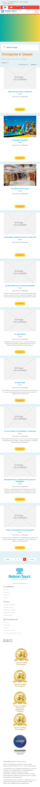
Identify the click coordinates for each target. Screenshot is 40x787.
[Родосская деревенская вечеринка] (20, 516)
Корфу (9, 59)
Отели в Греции (7, 615)
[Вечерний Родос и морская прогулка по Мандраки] (20, 466)
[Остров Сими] (20, 369)
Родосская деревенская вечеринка (20, 530)
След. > (32, 559)
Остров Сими (20, 383)
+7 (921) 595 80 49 (7, 3)
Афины (3, 59)
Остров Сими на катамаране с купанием (20, 431)
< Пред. (7, 559)
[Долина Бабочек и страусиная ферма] (20, 272)
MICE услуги (6, 625)
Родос (17, 59)
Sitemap (5, 597)
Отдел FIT (6, 627)
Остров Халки (20, 334)
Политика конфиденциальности (12, 633)
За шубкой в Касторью (20, 189)
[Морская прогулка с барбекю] (20, 78)
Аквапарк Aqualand (20, 140)
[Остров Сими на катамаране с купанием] (20, 417)
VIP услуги (6, 622)
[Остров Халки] (20, 320)
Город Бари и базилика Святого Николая (20, 237)
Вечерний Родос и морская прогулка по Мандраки (20, 480)
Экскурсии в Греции (9, 612)
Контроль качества (9, 630)
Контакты (6, 589)
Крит (13, 59)
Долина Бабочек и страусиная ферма (20, 286)
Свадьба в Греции (8, 607)
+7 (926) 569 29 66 (12, 2)
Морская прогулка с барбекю (20, 92)
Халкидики (23, 59)
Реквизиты (6, 592)
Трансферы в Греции (9, 610)
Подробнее (20, 109)
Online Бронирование (9, 604)
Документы (6, 595)
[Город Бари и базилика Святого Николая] (20, 223)
